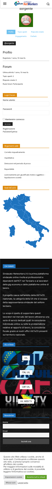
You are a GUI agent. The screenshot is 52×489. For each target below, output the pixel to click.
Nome (5, 422)
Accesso (8, 124)
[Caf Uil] (26, 387)
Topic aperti (22, 32)
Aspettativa (9, 158)
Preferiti (34, 36)
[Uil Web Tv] (26, 401)
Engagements (20, 36)
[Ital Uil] (26, 372)
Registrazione (9, 128)
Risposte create (37, 32)
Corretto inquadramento (14, 152)
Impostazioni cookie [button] (13, 477)
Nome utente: (9, 100)
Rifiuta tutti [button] (10, 483)
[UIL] (26, 358)
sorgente (26, 9)
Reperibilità (9, 169)
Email (5, 431)
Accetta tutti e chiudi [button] (36, 477)
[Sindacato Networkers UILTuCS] (26, 3)
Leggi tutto (23, 483)
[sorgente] (26, 28)
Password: (7, 109)
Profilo (11, 32)
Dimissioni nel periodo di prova (17, 163)
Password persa (10, 131)
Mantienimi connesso (14, 119)
